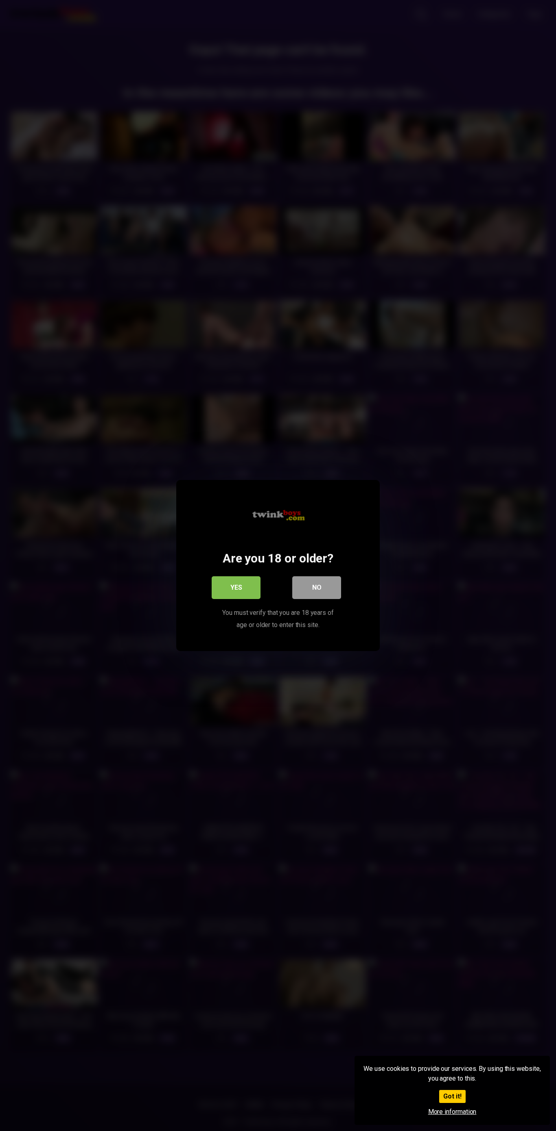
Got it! (452, 1096)
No (317, 587)
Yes (236, 587)
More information (452, 1112)
